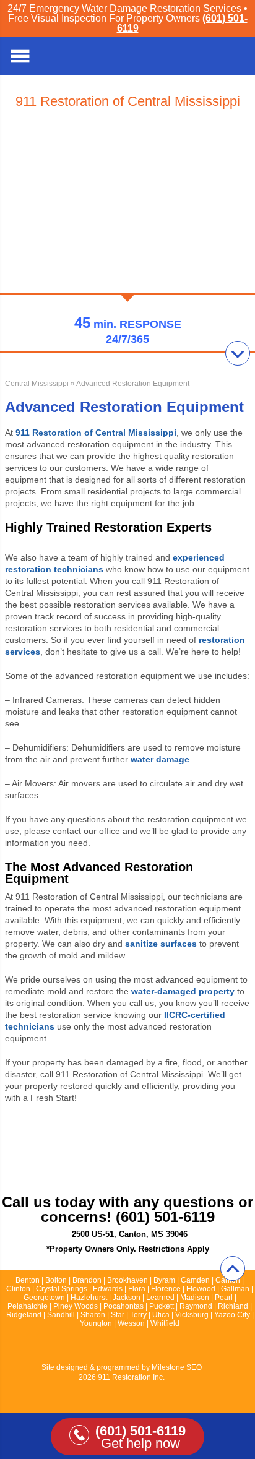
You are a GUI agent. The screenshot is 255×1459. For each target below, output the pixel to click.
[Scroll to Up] (232, 1268)
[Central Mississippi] (236, 56)
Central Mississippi (37, 383)
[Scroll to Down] (237, 353)
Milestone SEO (177, 1367)
